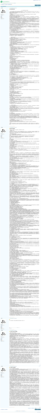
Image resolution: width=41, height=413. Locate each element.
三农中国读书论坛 (2, 4)
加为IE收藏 (32, 6)
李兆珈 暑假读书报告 (9, 4)
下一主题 (39, 6)
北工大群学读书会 (5, 4)
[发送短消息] (1, 15)
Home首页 (39, 0)
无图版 (35, 0)
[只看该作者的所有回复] (16, 127)
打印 (30, 6)
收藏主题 (36, 6)
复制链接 (34, 6)
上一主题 (38, 6)
